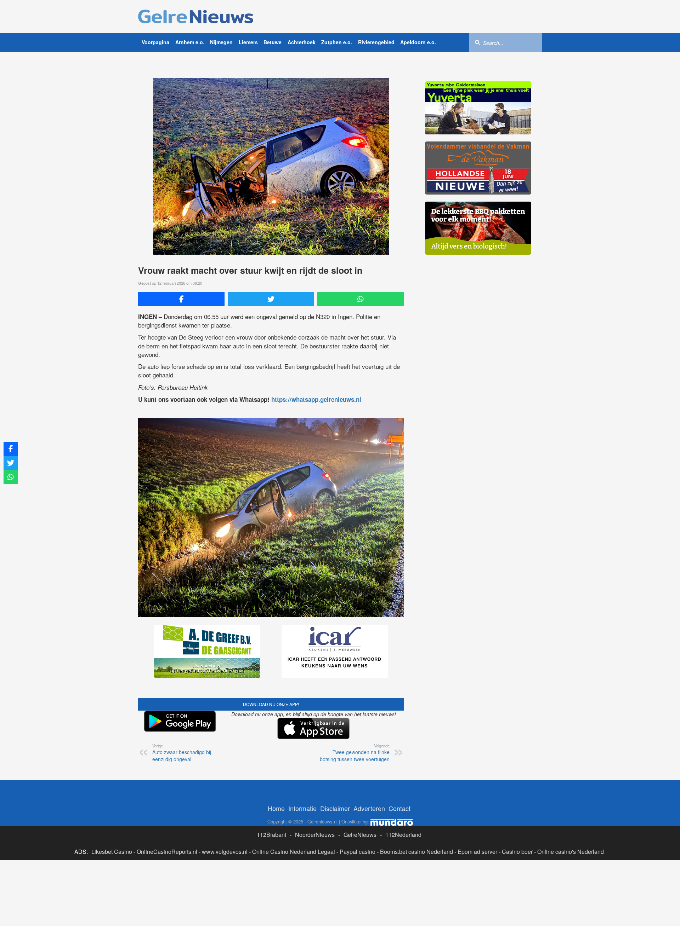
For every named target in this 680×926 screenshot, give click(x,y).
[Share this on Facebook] (181, 299)
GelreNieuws (360, 834)
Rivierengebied (376, 42)
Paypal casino (357, 851)
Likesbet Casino (111, 851)
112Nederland (403, 834)
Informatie (302, 808)
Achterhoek (302, 42)
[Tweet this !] (271, 299)
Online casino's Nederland (570, 851)
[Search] (477, 42)
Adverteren (369, 808)
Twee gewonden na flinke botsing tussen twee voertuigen (355, 753)
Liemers (248, 42)
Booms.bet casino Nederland (416, 851)
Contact (399, 808)
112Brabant (271, 834)
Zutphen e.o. (336, 42)
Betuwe (273, 42)
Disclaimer (335, 808)
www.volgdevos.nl (225, 851)
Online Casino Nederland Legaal (293, 851)
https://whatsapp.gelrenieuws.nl (316, 399)
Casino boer (517, 851)
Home (276, 808)
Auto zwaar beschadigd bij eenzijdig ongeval (181, 753)
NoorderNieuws (315, 834)
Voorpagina (155, 42)
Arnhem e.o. (189, 42)
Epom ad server (477, 851)
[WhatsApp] (360, 299)
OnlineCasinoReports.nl (167, 851)
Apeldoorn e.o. (418, 42)
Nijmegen (221, 42)
